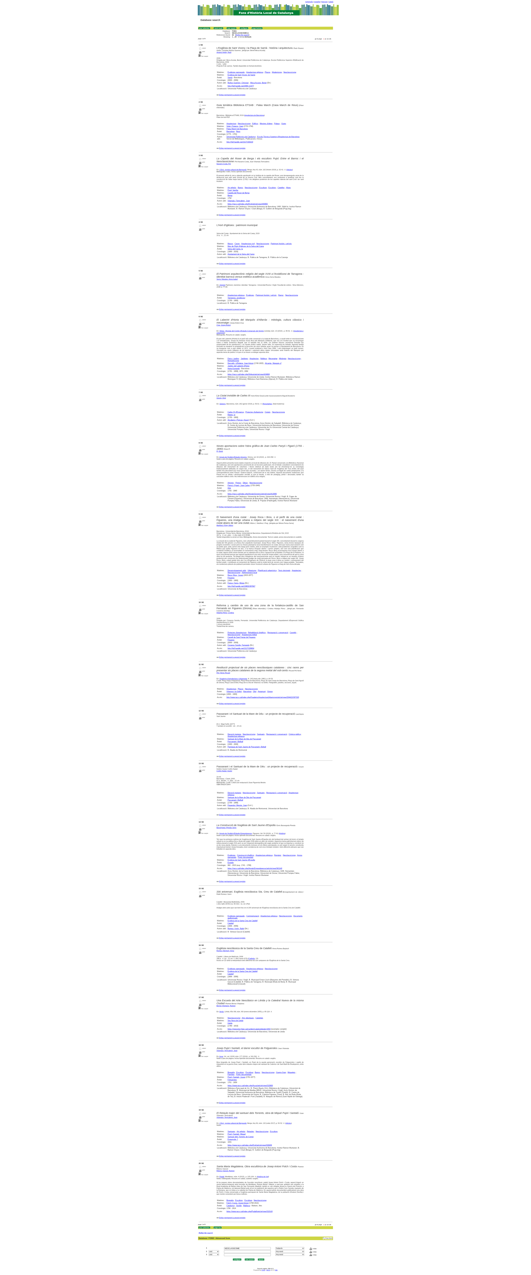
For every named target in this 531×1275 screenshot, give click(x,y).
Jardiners (244, 359)
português (309, 2)
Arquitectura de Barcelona (254, 115)
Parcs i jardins (233, 359)
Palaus (277, 124)
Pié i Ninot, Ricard (223, 673)
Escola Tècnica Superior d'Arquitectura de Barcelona (278, 137)
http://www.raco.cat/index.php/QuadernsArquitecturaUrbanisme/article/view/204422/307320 (263, 697)
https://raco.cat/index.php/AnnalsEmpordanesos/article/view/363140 (255, 868)
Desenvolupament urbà (237, 570)
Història (282, 833)
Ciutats (267, 412)
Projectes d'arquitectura (237, 633)
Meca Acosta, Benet (258, 83)
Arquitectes (254, 359)
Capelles (281, 188)
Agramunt (262, 691)
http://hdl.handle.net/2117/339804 (241, 648)
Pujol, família (233, 190)
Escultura (263, 188)
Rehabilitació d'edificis (257, 633)
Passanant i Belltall (235, 742)
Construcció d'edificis (245, 855)
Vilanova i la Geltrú (234, 691)
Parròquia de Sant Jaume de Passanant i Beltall (247, 747)
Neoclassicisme (289, 72)
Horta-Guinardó (234, 369)
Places (267, 72)
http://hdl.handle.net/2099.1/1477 (241, 86)
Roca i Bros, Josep (235, 575)
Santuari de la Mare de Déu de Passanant (244, 739)
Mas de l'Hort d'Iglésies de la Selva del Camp (246, 246)
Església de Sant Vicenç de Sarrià (241, 75)
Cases (237, 244)
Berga (230, 195)
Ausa (221, 1056)
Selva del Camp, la (235, 249)
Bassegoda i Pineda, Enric (226, 828)
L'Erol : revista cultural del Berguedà (233, 170)
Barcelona (231, 131)
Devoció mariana (234, 734)
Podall (221, 1177)
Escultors (272, 188)
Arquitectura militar (249, 635)
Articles (289, 170)
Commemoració (252, 916)
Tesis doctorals (284, 570)
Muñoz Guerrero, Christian (238, 83)
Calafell (231, 923)
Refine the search (242, 35)
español (317, 2)
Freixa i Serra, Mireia (236, 583)
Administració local (249, 573)
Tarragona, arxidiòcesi (236, 298)
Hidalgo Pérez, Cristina (225, 613)
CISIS (263, 1270)
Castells (293, 633)
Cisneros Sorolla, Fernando (238, 645)
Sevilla (239, 1206)
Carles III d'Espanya (236, 412)
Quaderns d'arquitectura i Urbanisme (233, 679)
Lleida (230, 1023)
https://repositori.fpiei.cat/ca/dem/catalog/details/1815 (249, 1029)
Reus (238, 131)
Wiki (276, 1270)
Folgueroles (232, 1080)
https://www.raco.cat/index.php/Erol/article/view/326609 (250, 1145)
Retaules (250, 1131)
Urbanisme (252, 570)
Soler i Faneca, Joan (235, 126)
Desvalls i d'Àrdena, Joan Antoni (240, 363)
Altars (288, 188)
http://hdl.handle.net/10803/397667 (241, 586)
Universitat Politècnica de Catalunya (241, 137)
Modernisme (277, 72)
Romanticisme (233, 361)
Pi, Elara (220, 451)
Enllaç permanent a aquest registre (232, 95)
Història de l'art (262, 1177)
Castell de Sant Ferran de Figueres (242, 637)
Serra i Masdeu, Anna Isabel (227, 279)
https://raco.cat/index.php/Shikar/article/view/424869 (249, 374)
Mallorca (246, 1206)
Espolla (231, 863)
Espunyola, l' (233, 1139)
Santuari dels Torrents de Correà (240, 1137)
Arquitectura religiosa (254, 72)
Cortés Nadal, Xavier (224, 771)
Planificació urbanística (267, 570)
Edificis (255, 124)
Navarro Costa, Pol (224, 164)
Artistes (231, 483)
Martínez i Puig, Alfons (225, 525)
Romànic (277, 855)
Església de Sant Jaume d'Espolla (241, 860)
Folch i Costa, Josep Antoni (238, 1203)
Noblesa (263, 359)
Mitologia (282, 359)
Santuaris (261, 734)
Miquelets (291, 1072)
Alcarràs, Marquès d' (273, 363)
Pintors (238, 483)
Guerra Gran (281, 1072)
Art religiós (232, 188)
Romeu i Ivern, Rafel (236, 929)
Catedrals (259, 1018)
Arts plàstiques (248, 1018)
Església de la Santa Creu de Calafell (242, 921)
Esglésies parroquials (236, 72)
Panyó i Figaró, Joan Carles (239, 485)
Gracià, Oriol (221, 398)
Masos (230, 244)
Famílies (231, 1074)
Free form (328, 1238)
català (331, 2)
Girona (270, 691)
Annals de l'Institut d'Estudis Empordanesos (235, 833)
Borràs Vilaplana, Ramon (226, 1006)
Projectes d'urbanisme (254, 412)
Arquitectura (231, 124)
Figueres (231, 578)
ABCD (268, 1270)
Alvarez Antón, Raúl (224, 52)
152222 (222, 285)
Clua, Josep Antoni (224, 325)
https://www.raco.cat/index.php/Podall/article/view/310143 (250, 1211)
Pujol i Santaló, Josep (236, 1077)
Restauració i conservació (277, 633)
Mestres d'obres (266, 124)
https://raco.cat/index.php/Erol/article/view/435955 (248, 204)
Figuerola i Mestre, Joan (237, 805)
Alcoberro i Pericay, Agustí (238, 420)
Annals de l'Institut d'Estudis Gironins (233, 457)
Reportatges (267, 404)
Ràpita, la (231, 415)
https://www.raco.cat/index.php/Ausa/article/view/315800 (250, 1086)
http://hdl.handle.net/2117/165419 (240, 142)
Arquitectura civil (248, 244)
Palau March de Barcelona (237, 129)
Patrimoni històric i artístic (281, 244)
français (324, 2)
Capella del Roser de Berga (238, 193)
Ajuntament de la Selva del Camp (241, 254)
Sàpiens (222, 404)
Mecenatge (273, 359)
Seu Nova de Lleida (235, 1021)
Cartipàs (251, 959)
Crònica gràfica (295, 734)
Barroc (240, 188)
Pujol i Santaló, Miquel (237, 1134)
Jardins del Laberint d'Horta (238, 366)
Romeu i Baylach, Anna (225, 951)
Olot (229, 488)
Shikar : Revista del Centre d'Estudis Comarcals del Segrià (241, 331)
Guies (283, 124)
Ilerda (221, 1012)
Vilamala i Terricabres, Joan (239, 201)
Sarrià (230, 77)
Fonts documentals (245, 857)
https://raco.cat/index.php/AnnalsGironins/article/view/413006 (252, 494)
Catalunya (231, 1206)
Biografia (231, 1072)
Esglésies (250, 295)
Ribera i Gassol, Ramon (226, 1171)
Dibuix (245, 483)
